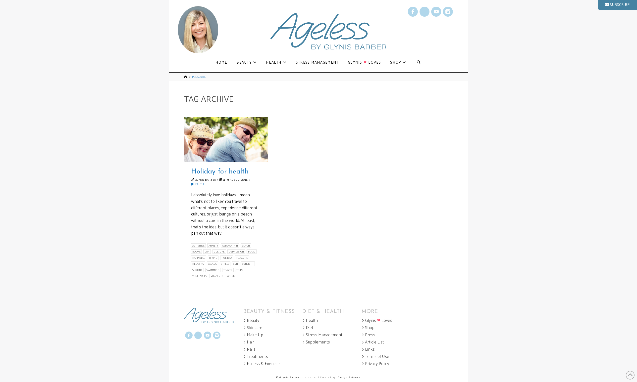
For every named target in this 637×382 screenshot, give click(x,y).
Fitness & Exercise (263, 363)
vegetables (199, 276)
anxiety (213, 245)
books (196, 251)
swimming (213, 270)
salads (212, 263)
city (207, 251)
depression (236, 251)
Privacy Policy (377, 363)
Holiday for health (220, 171)
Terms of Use (377, 356)
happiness (198, 257)
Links (370, 349)
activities (198, 245)
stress (225, 263)
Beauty (253, 320)
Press (370, 334)
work (231, 276)
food (251, 251)
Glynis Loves (378, 320)
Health (198, 184)
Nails (251, 349)
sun (235, 263)
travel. (227, 270)
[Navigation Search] (418, 62)
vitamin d (217, 276)
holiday (226, 257)
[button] (617, 5)
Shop (369, 327)
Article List (374, 341)
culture (219, 251)
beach (246, 245)
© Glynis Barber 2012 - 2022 (296, 377)
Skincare (254, 327)
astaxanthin (230, 245)
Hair (250, 341)
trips (239, 270)
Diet (309, 327)
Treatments (257, 356)
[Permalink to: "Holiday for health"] (226, 139)
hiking (213, 257)
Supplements (318, 341)
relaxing (198, 263)
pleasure (242, 257)
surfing (197, 270)
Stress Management (324, 334)
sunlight (248, 263)
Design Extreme (349, 377)
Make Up (255, 334)
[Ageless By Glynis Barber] (213, 315)
